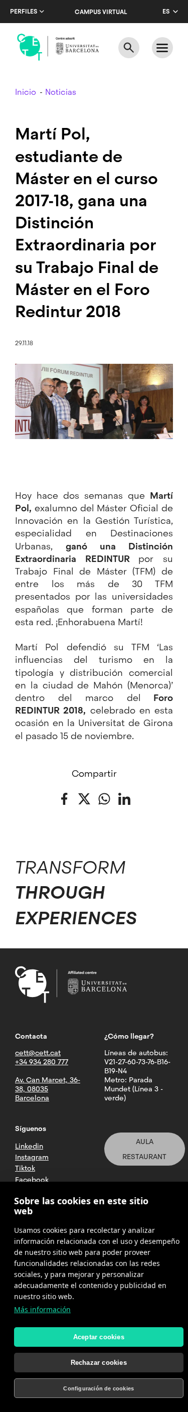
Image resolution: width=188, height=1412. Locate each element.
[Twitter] (84, 798)
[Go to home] (58, 47)
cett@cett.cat (38, 1052)
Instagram (32, 1157)
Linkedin (29, 1146)
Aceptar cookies (98, 1337)
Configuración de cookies (98, 1388)
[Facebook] (64, 798)
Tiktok (25, 1168)
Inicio (25, 92)
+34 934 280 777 (41, 1061)
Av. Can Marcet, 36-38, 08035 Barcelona (47, 1088)
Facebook (32, 1179)
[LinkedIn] (124, 798)
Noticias (60, 92)
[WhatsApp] (104, 798)
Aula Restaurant (144, 1149)
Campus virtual (101, 12)
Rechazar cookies (99, 1362)
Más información (42, 1309)
